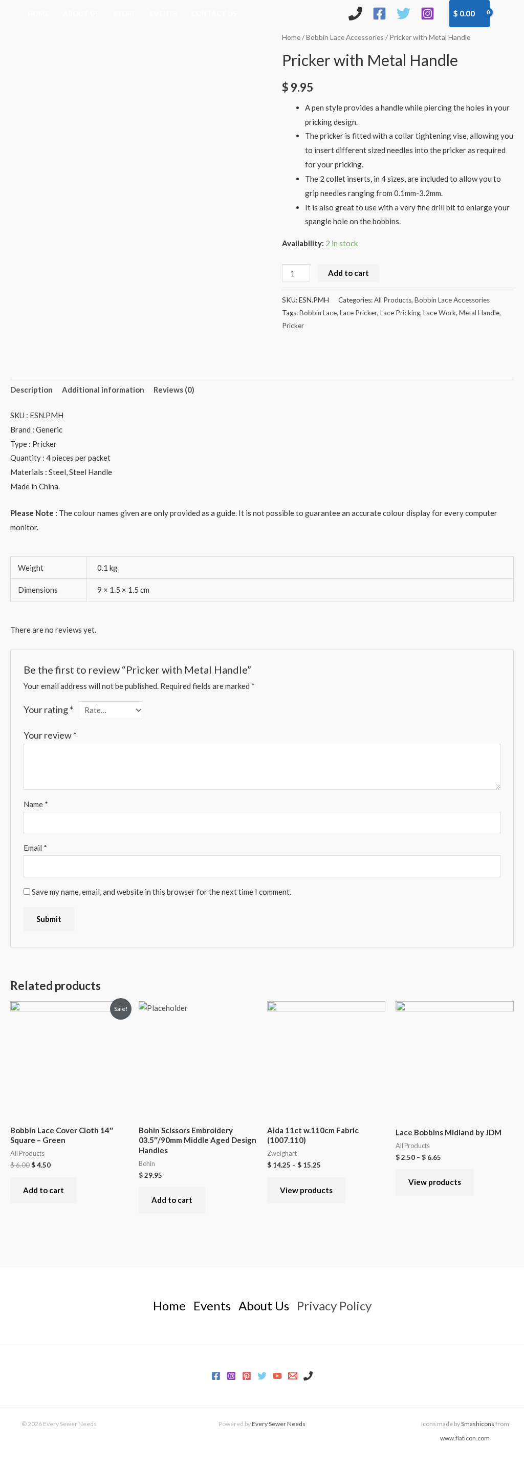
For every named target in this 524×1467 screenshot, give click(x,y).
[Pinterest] (246, 1375)
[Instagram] (427, 14)
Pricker (293, 325)
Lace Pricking (400, 313)
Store (124, 14)
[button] (507, 13)
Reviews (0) (174, 389)
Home (38, 14)
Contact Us (214, 14)
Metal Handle (479, 313)
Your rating (48, 709)
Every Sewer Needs (278, 1424)
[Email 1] (292, 1375)
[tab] (31, 390)
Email (35, 847)
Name (36, 804)
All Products (392, 300)
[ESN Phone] (355, 14)
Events (164, 14)
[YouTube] (277, 1375)
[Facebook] (379, 14)
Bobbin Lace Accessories (345, 37)
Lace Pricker (358, 313)
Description (31, 389)
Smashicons (477, 1424)
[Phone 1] (308, 1375)
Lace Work (439, 313)
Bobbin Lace (318, 313)
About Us (81, 14)
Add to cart (348, 272)
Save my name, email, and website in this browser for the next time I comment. (161, 891)
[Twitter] (403, 14)
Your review (50, 735)
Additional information (103, 389)
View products (306, 1190)
